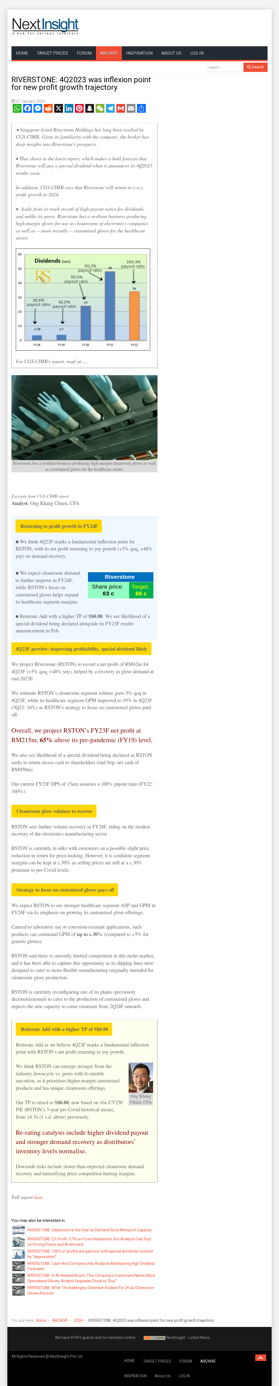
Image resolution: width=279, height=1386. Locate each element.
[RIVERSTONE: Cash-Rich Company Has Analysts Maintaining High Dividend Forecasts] (19, 1266)
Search (257, 67)
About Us (171, 53)
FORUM (84, 53)
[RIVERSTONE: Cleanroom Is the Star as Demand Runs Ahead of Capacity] (19, 1230)
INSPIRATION (139, 53)
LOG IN (197, 53)
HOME (22, 53)
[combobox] (225, 67)
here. (39, 1197)
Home (41, 1320)
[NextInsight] (45, 26)
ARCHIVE (109, 53)
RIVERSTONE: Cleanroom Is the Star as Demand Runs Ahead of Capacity (90, 1230)
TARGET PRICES (52, 53)
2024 (78, 1320)
